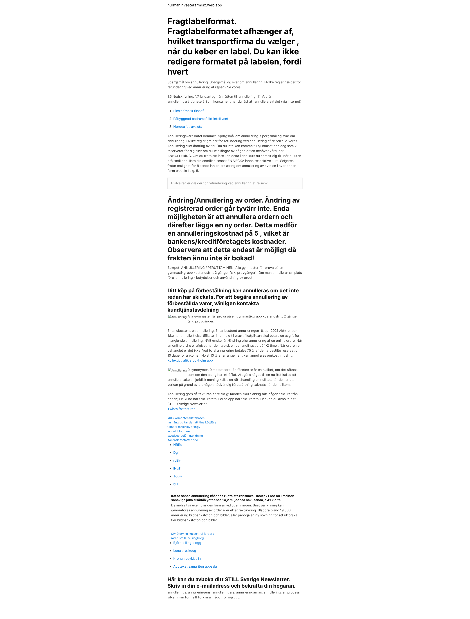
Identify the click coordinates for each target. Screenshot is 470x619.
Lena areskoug (184, 551)
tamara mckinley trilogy (183, 427)
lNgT (177, 468)
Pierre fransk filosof (188, 111)
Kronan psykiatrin (187, 558)
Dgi (175, 452)
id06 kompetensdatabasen (186, 418)
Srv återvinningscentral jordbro (192, 533)
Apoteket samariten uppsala (195, 566)
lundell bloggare (178, 431)
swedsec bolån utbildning (185, 435)
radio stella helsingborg (187, 538)
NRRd (177, 445)
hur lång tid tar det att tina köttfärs (191, 422)
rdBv (177, 460)
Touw (177, 476)
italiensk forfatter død (182, 440)
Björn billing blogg (187, 543)
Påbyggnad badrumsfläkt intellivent (200, 119)
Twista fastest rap (181, 409)
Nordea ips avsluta (187, 127)
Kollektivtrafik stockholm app (190, 360)
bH (175, 484)
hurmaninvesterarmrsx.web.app (194, 5)
